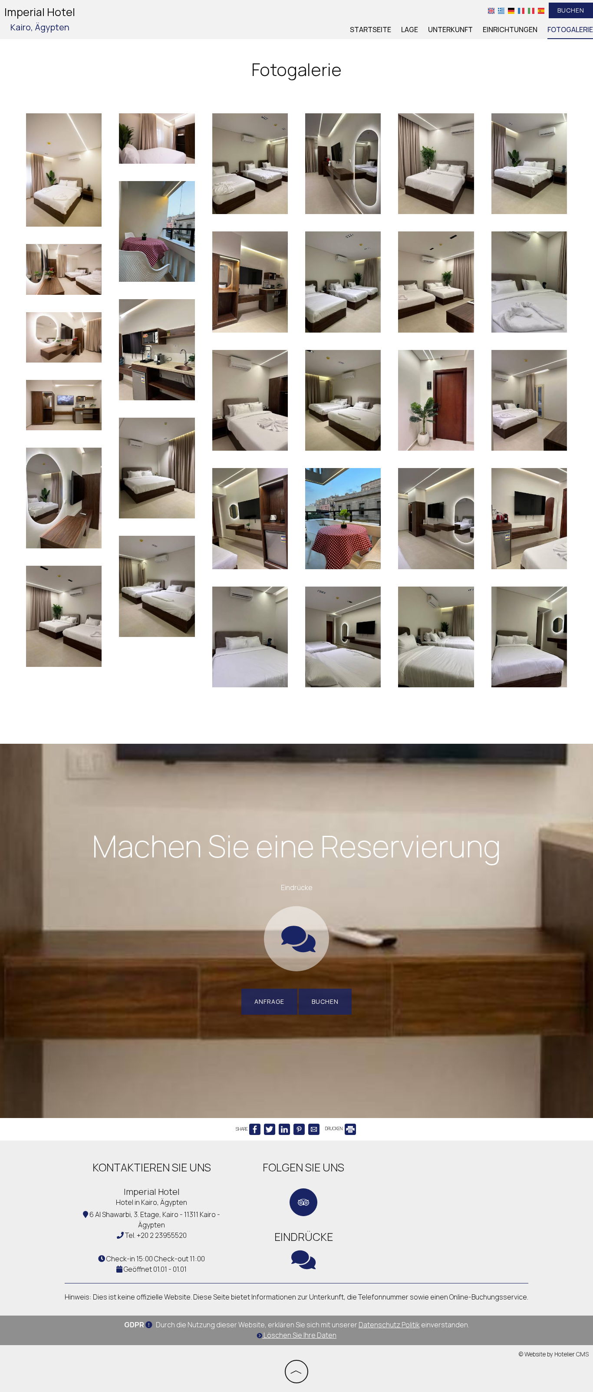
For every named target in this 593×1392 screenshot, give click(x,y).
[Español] (541, 10)
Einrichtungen (510, 29)
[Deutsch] (511, 10)
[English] (491, 10)
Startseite (370, 29)
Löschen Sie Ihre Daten (299, 1335)
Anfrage (269, 1001)
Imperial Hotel (39, 18)
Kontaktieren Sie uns (151, 1167)
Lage (409, 29)
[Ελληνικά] (501, 10)
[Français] (521, 10)
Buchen (570, 10)
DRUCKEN (334, 1128)
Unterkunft (450, 29)
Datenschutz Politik (389, 1324)
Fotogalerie (570, 29)
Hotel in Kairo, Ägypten (151, 1202)
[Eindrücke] (296, 948)
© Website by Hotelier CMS (554, 1354)
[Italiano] (531, 10)
